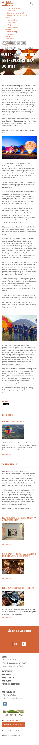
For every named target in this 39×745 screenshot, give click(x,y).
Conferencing (11, 22)
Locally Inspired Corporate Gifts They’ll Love (18, 588)
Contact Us (6, 680)
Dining (9, 25)
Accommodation (12, 20)
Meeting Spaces (12, 27)
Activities (8, 29)
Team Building (12, 32)
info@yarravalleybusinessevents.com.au (20, 731)
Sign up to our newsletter (13, 724)
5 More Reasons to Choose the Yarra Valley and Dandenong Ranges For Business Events (19, 555)
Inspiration (6, 674)
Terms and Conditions (11, 684)
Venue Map (11, 10)
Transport (10, 39)
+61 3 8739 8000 (14, 736)
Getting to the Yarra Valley (16, 13)
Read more (6, 455)
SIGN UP (16, 644)
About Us (5, 656)
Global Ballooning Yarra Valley (13, 421)
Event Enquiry (7, 671)
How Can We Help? (13, 8)
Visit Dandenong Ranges (12, 698)
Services (7, 36)
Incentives (10, 34)
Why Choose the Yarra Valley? (17, 15)
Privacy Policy (8, 677)
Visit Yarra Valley (9, 695)
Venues (7, 18)
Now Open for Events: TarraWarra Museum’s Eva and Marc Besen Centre (19, 519)
